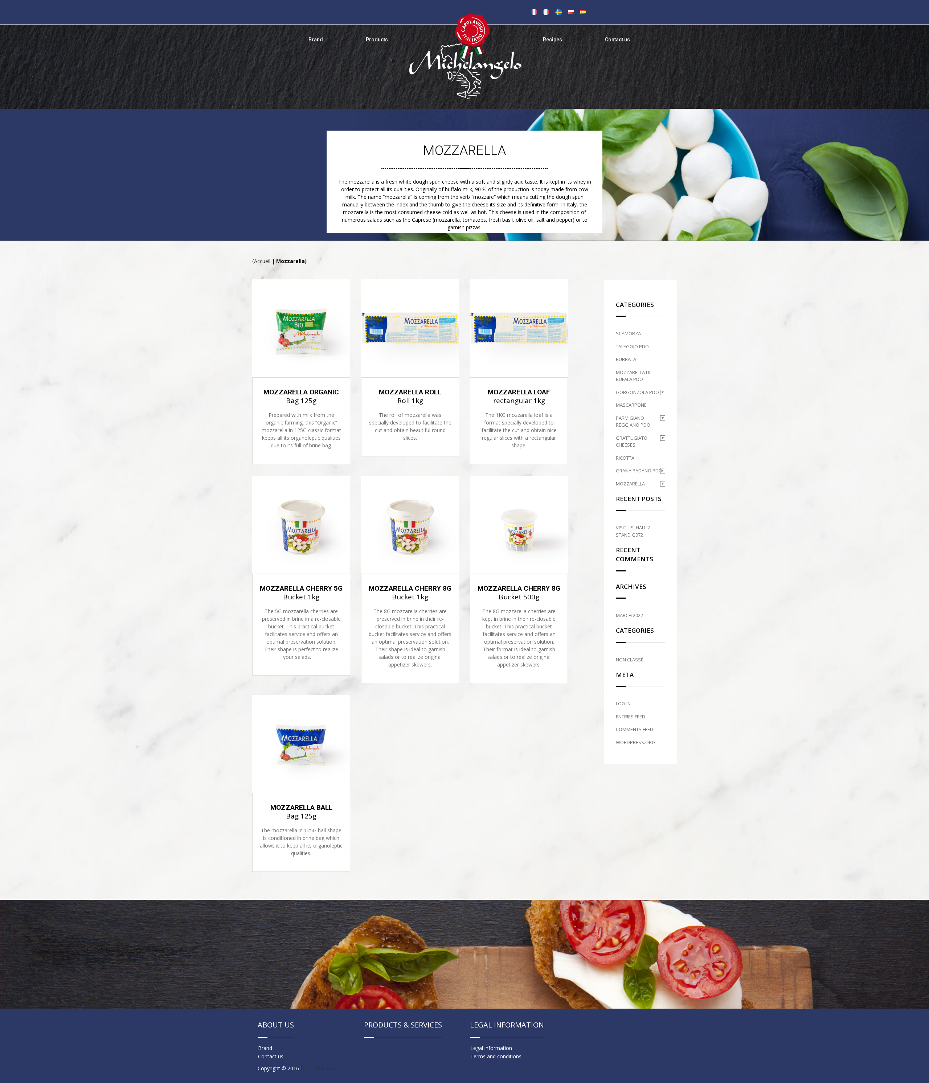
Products (377, 39)
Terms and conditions (495, 1056)
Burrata (626, 359)
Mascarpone (631, 405)
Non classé (629, 659)
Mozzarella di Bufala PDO (633, 376)
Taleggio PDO (632, 346)
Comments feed (634, 729)
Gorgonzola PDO (637, 392)
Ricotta (625, 458)
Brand (315, 39)
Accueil (262, 261)
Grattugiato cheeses (631, 441)
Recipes (552, 39)
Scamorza (628, 333)
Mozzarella (630, 483)
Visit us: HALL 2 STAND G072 (633, 531)
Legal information (491, 1048)
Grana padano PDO (639, 470)
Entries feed (630, 716)
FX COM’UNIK (319, 1068)
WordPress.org (635, 742)
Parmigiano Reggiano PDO (633, 421)
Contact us (617, 39)
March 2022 (629, 615)
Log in (623, 703)
